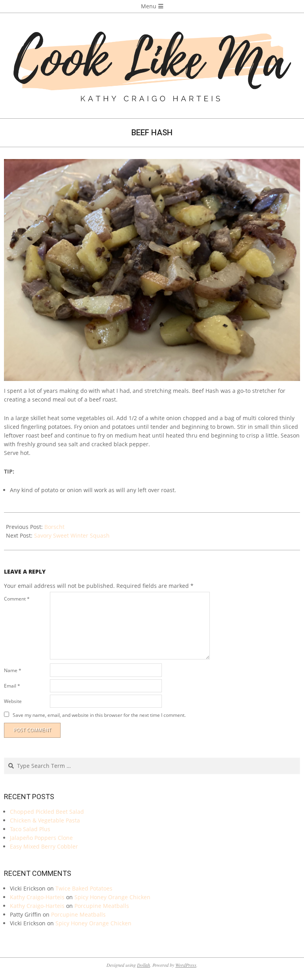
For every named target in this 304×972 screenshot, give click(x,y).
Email (12, 685)
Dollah (143, 965)
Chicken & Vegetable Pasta (45, 820)
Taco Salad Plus (30, 829)
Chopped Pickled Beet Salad (47, 811)
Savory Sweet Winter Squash (72, 535)
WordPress (185, 965)
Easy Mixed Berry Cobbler (44, 846)
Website (13, 701)
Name (12, 670)
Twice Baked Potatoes (83, 888)
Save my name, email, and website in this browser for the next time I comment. (99, 714)
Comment (17, 598)
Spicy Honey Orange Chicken (112, 897)
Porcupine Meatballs (101, 905)
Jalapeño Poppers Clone (41, 837)
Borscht (54, 527)
